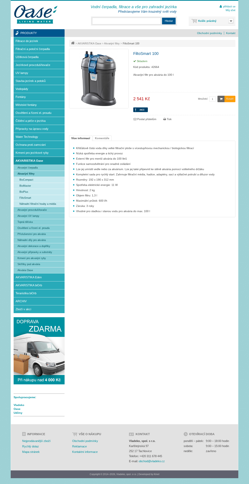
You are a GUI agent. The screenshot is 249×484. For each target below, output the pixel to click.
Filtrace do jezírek (27, 41)
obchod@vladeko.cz (152, 461)
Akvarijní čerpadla (28, 167)
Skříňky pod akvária (29, 264)
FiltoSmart (25, 197)
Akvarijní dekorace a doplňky (34, 246)
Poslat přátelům (146, 119)
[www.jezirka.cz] (36, 14)
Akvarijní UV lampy (28, 215)
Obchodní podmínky (209, 33)
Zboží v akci (23, 309)
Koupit (230, 98)
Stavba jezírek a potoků (31, 81)
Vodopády (22, 88)
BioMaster (25, 185)
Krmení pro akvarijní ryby (32, 258)
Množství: (203, 99)
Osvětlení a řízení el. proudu (33, 112)
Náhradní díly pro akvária (32, 240)
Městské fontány (26, 104)
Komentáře (102, 138)
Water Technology (27, 136)
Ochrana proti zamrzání (31, 144)
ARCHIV (21, 301)
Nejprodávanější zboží (36, 441)
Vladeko (19, 405)
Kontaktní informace (85, 451)
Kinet (156, 474)
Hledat (169, 20)
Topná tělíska (25, 221)
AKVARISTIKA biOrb (29, 285)
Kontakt (230, 33)
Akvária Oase (25, 270)
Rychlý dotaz (30, 446)
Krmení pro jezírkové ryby (32, 152)
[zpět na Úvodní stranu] (73, 43)
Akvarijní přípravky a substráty (35, 252)
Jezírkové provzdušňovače (33, 65)
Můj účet (230, 10)
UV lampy (22, 73)
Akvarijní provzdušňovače (32, 209)
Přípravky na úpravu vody (32, 128)
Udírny (18, 412)
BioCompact (26, 179)
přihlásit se (229, 6)
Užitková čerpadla (27, 57)
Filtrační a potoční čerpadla (33, 49)
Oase (17, 408)
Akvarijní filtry (112, 43)
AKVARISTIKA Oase (89, 43)
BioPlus (23, 191)
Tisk (169, 119)
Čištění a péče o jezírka (31, 120)
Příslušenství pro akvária (32, 234)
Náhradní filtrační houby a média (37, 203)
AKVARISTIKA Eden (29, 277)
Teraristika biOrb (26, 293)
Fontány (21, 96)
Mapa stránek (31, 451)
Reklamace (79, 446)
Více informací (80, 138)
